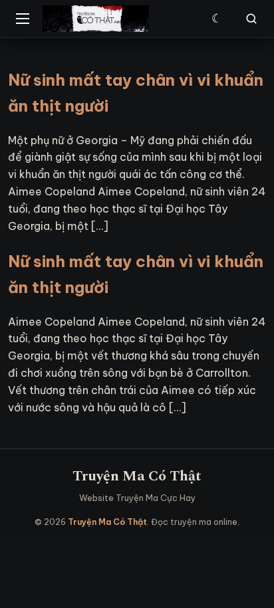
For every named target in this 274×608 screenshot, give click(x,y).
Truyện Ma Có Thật (137, 476)
